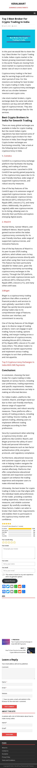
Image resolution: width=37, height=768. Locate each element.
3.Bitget (5, 290)
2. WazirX (6, 221)
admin (15, 26)
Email (4, 688)
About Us (4, 748)
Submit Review (9, 581)
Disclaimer (5, 754)
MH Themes (30, 766)
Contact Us (5, 751)
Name (4, 682)
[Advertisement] (18, 618)
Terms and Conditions (8, 760)
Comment (5, 667)
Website (4, 693)
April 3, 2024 (7, 26)
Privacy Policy (6, 757)
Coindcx (8, 156)
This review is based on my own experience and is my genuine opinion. (19, 576)
